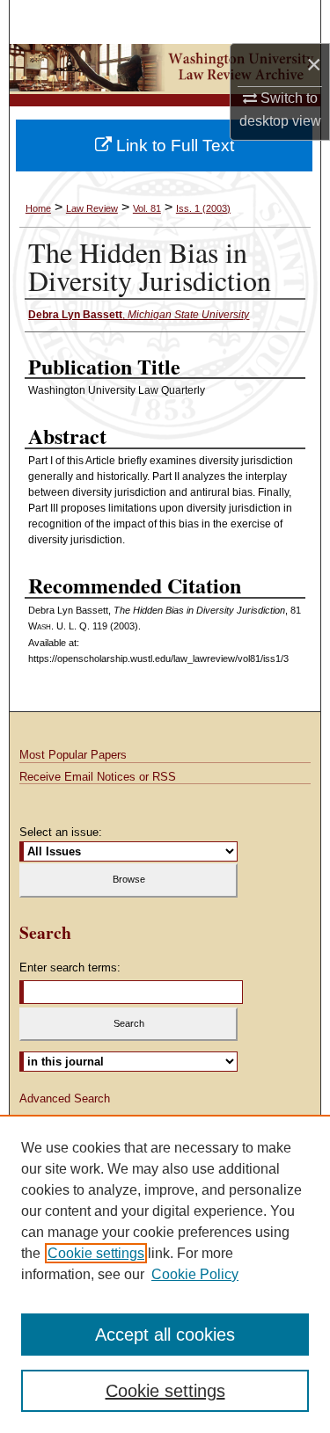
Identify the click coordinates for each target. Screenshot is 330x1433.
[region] (165, 1274)
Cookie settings (96, 1253)
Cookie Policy (194, 1274)
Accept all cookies (165, 1334)
